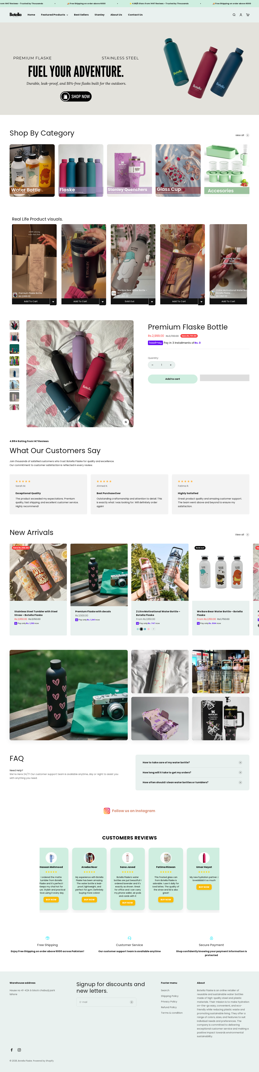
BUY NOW (63, 899)
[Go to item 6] (14, 385)
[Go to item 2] (14, 337)
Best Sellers (81, 15)
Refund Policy (169, 1007)
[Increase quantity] (170, 365)
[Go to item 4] (14, 361)
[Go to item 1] (14, 325)
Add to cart (172, 379)
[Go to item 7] (14, 397)
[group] (129, 68)
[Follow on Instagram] (19, 1050)
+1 (153, 629)
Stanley (99, 15)
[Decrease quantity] (152, 365)
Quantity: (153, 358)
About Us (116, 15)
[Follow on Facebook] (12, 1050)
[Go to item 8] (14, 409)
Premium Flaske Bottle (188, 327)
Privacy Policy (169, 1001)
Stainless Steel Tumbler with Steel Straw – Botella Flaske (35, 613)
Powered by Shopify (43, 1060)
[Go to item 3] (14, 349)
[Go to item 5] (14, 373)
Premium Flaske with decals (93, 611)
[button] (224, 378)
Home (31, 15)
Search (165, 990)
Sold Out (129, 301)
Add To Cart (31, 301)
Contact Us (135, 15)
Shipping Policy (170, 996)
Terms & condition (172, 1013)
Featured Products (53, 15)
